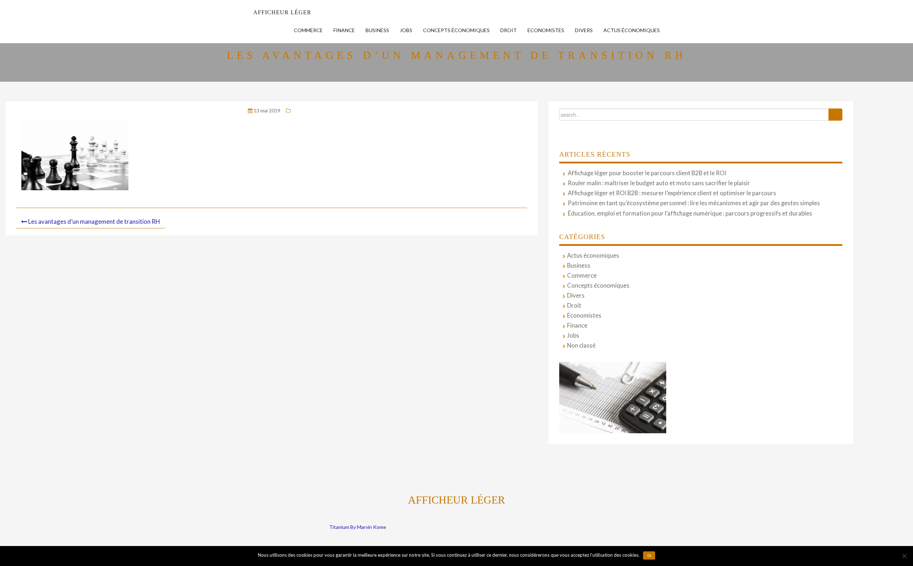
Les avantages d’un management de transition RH (94, 221)
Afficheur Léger (282, 12)
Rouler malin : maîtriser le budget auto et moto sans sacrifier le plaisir (659, 183)
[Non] (904, 556)
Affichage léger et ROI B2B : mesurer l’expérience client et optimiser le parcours (672, 193)
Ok (649, 555)
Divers (584, 30)
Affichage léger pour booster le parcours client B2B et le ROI (647, 173)
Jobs (406, 30)
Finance (344, 30)
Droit (508, 30)
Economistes (545, 30)
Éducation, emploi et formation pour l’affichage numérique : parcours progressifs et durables (690, 213)
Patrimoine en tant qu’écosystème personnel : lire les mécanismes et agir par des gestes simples (694, 203)
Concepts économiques (456, 30)
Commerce (308, 30)
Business (377, 30)
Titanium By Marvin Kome (357, 527)
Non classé (581, 345)
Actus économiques (631, 30)
